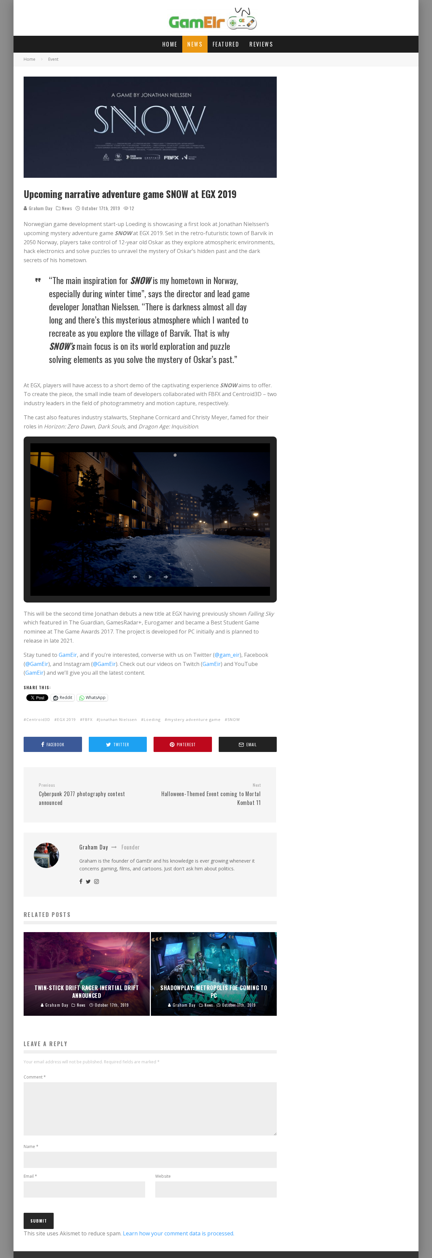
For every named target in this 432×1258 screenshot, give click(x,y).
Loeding (152, 719)
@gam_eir (227, 655)
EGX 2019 (66, 719)
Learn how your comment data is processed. (178, 1233)
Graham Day (39, 208)
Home (170, 44)
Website (163, 1176)
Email (30, 1176)
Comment (35, 1077)
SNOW (233, 719)
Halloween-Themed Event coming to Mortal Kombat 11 (211, 794)
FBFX (87, 719)
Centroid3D (38, 719)
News (194, 44)
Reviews (261, 44)
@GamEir (36, 664)
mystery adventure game (194, 719)
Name (31, 1146)
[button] (135, 577)
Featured (226, 44)
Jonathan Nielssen (118, 719)
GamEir (68, 655)
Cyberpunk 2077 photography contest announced (82, 794)
